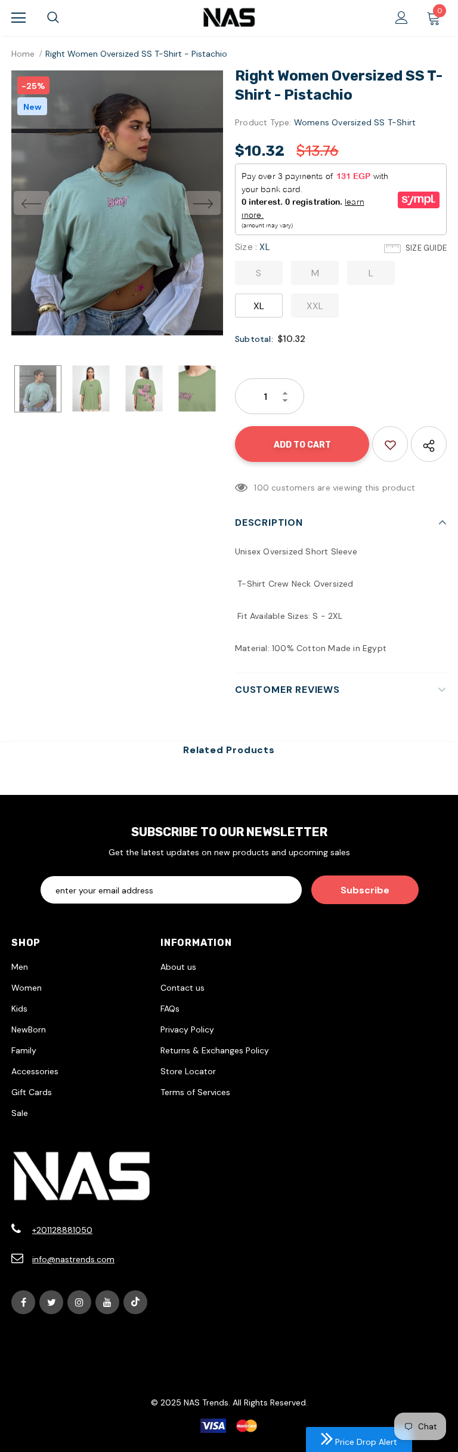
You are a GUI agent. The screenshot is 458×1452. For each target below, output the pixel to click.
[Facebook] (23, 1302)
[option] (117, 202)
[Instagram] (79, 1302)
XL (258, 306)
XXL (315, 306)
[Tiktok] (135, 1302)
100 (261, 487)
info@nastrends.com (73, 1259)
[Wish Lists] (390, 444)
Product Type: (263, 122)
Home (23, 53)
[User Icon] (401, 17)
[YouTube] (107, 1302)
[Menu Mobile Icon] (18, 18)
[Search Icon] (53, 18)
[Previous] (31, 203)
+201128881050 (62, 1230)
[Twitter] (51, 1302)
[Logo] (229, 17)
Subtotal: (254, 339)
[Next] (203, 203)
